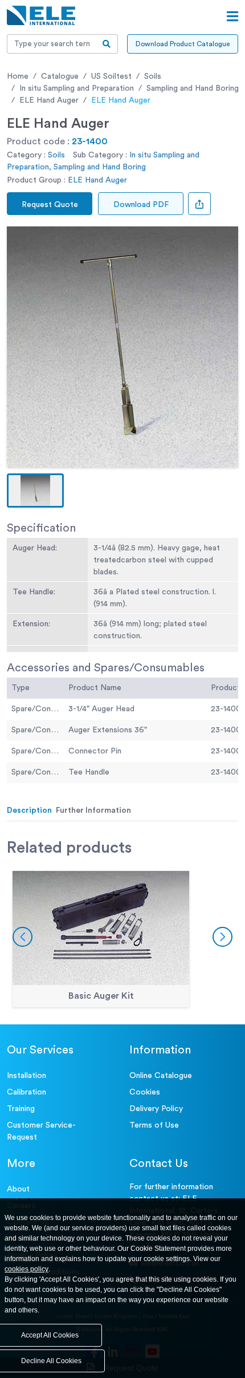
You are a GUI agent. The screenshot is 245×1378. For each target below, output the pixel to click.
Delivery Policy (156, 1109)
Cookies (144, 1092)
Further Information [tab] (93, 810)
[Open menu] (232, 16)
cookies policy (26, 1269)
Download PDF (141, 205)
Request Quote (50, 205)
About (18, 1189)
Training (21, 1109)
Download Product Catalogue (183, 43)
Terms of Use (154, 1125)
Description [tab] (29, 810)
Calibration (26, 1092)
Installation (26, 1076)
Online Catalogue (160, 1076)
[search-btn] (107, 44)
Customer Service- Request (41, 1131)
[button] (35, 490)
